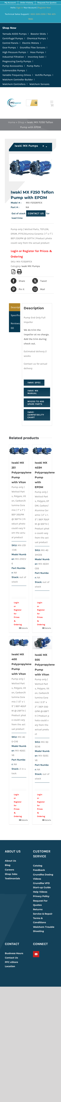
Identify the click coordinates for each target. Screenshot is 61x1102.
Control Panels (10, 42)
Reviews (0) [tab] (15, 325)
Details (23, 628)
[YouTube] (36, 954)
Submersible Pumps (13, 70)
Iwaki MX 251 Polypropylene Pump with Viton (21, 472)
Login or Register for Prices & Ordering (17, 613)
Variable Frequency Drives (16, 75)
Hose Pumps (37, 52)
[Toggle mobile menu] (52, 102)
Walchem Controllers (14, 84)
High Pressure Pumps (14, 52)
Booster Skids (38, 33)
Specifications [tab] (15, 315)
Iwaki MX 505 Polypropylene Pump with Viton (45, 664)
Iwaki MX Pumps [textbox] (29, 146)
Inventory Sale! (36, 56)
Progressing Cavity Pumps (16, 61)
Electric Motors (30, 42)
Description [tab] (15, 307)
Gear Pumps (9, 47)
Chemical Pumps (36, 38)
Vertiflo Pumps (43, 75)
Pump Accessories (12, 65)
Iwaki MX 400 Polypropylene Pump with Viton (21, 664)
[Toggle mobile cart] (52, 105)
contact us (36, 213)
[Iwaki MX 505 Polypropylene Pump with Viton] (42, 642)
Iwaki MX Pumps (30, 266)
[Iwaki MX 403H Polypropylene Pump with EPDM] (42, 451)
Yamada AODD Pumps (14, 33)
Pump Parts (33, 65)
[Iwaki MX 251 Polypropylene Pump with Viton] (19, 451)
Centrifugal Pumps (12, 38)
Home (11, 122)
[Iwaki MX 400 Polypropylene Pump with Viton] (19, 642)
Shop (21, 122)
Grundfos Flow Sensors (32, 47)
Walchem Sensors (39, 84)
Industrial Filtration (13, 56)
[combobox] (31, 147)
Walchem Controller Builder (17, 79)
